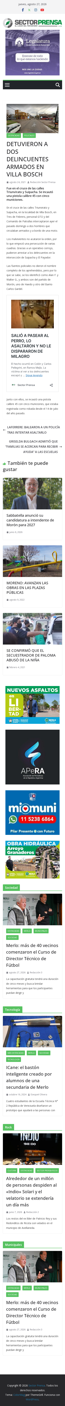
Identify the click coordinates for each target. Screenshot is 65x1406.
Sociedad (12, 937)
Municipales (41, 931)
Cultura (12, 1170)
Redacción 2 (32, 1212)
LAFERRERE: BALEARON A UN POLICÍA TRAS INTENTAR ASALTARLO (33, 430)
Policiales (29, 135)
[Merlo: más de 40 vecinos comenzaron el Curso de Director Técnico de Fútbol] (32, 909)
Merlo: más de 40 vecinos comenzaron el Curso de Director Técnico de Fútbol (32, 955)
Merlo (27, 931)
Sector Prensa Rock (47, 1170)
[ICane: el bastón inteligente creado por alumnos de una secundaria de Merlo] (32, 1031)
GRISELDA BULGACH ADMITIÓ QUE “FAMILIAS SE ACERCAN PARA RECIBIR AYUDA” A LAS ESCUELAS (31, 446)
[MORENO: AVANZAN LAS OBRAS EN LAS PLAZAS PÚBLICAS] (32, 548)
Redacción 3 (36, 972)
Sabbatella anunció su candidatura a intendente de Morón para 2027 (30, 520)
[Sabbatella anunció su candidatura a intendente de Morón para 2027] (32, 480)
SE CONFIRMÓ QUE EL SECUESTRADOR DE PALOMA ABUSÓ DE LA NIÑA (31, 655)
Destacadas (14, 135)
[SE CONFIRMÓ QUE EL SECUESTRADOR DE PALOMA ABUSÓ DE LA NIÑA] (32, 616)
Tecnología (14, 1059)
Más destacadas (15, 1053)
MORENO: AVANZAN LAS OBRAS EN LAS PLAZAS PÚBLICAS (27, 587)
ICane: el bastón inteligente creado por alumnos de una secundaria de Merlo (29, 1077)
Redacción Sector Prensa (42, 182)
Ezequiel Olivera (39, 1094)
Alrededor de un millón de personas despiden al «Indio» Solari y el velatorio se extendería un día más (31, 1191)
